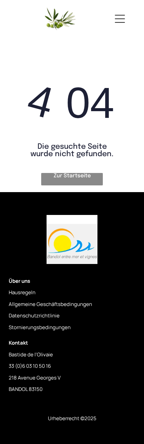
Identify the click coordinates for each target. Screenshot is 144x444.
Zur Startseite (72, 176)
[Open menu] (120, 19)
